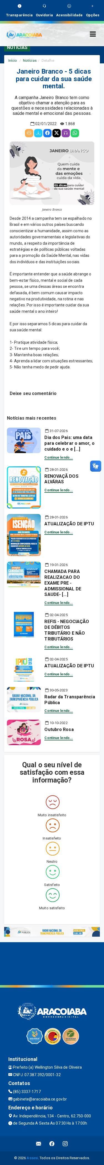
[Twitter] (56, 133)
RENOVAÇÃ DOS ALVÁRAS (61, 479)
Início (12, 60)
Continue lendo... (58, 457)
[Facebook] (47, 133)
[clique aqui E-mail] (39, 1143)
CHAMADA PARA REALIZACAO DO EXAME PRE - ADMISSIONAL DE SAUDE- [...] (62, 583)
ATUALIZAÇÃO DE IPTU (69, 523)
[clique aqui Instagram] (65, 1143)
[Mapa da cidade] (52, 963)
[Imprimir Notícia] (29, 133)
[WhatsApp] (75, 133)
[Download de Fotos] (38, 133)
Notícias (30, 60)
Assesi (32, 1158)
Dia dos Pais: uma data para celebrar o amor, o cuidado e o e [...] (69, 443)
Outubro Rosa (58, 729)
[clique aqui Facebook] (52, 1143)
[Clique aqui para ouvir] (66, 133)
